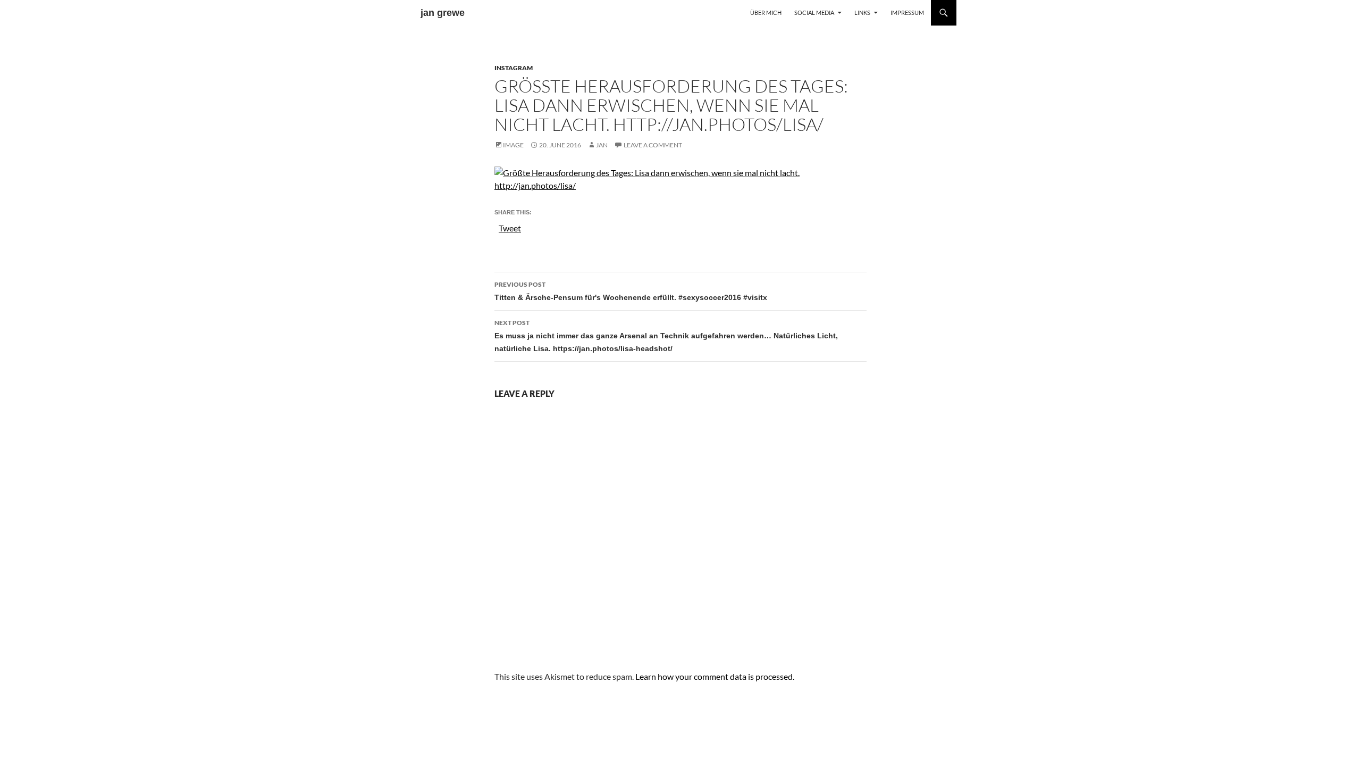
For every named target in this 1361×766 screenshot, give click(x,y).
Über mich (766, 12)
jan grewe (443, 12)
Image (513, 145)
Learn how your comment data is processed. (714, 676)
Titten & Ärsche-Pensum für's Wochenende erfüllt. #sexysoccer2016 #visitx (630, 291)
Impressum (907, 12)
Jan (602, 145)
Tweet (510, 227)
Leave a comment (653, 145)
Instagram (513, 68)
